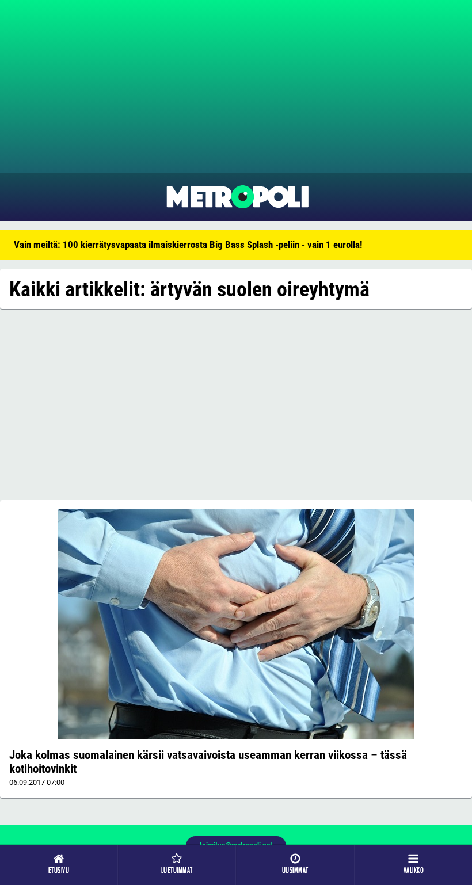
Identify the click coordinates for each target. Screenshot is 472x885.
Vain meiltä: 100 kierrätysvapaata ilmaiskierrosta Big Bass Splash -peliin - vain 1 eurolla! (188, 244)
